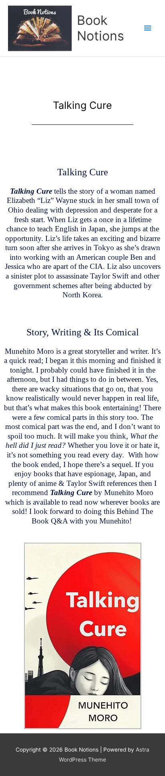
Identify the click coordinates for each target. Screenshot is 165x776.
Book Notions (100, 27)
